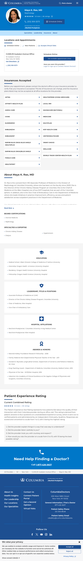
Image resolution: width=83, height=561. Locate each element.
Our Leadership (11, 499)
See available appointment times (59, 58)
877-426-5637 (60, 505)
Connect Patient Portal (31, 497)
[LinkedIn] (51, 534)
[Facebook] (32, 534)
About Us (8, 492)
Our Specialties (11, 507)
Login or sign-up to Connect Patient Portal (59, 66)
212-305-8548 (60, 512)
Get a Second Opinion (30, 503)
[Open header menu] (77, 3)
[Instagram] (46, 534)
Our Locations (10, 503)
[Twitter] (37, 534)
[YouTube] (41, 534)
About (55, 33)
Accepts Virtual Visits (48, 46)
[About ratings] (52, 16)
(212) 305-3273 (33, 22)
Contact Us (29, 492)
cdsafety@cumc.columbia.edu (60, 518)
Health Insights (11, 496)
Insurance (47, 33)
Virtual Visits (29, 509)
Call (41, 464)
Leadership (38, 33)
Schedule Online (55, 22)
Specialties (28, 33)
